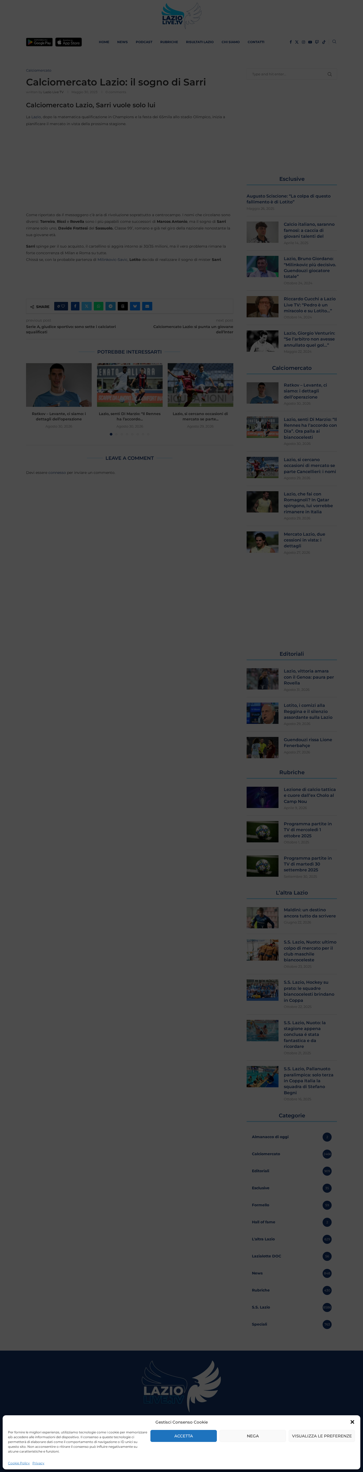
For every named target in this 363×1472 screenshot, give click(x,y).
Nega (253, 1435)
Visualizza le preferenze (322, 1435)
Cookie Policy (19, 1463)
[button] (352, 1422)
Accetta (183, 1435)
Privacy (38, 1463)
